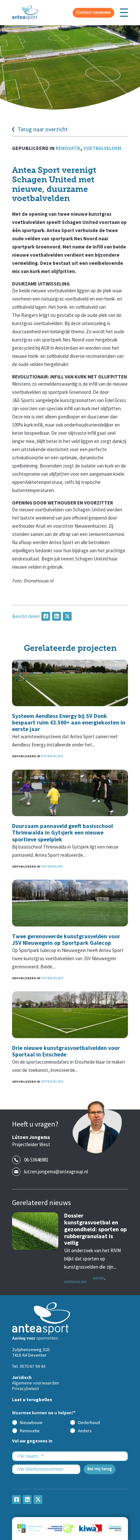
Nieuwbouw (31, 1422)
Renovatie (68, 148)
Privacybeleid (25, 1388)
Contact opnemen (93, 12)
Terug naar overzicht (43, 129)
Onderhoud (89, 1422)
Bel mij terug (99, 1469)
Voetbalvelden (102, 148)
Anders (85, 1430)
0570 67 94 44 (32, 1366)
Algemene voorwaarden (35, 1383)
